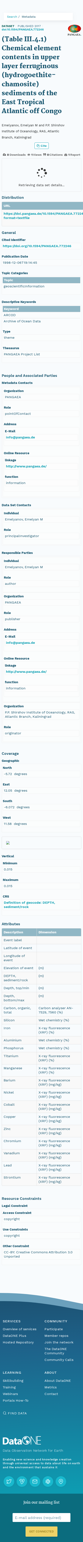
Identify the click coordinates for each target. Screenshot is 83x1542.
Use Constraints (15, 1229)
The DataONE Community (55, 1351)
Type (6, 331)
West (7, 818)
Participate (53, 1329)
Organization (14, 391)
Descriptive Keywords (19, 302)
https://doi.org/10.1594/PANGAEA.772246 (37, 246)
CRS (6, 896)
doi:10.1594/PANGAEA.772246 (23, 29)
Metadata (29, 16)
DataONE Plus (14, 1336)
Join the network (58, 1342)
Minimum (10, 863)
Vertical (8, 856)
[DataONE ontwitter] (9, 1481)
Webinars (10, 1394)
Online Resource (16, 453)
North (7, 768)
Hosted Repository (18, 1342)
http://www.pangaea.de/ (26, 466)
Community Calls (58, 1360)
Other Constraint (16, 1246)
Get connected (41, 1531)
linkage (10, 460)
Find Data (17, 1413)
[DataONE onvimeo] (22, 1481)
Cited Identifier (14, 240)
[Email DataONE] (35, 1481)
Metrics (50, 1387)
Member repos (56, 1336)
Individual (11, 513)
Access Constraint (17, 1213)
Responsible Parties (17, 553)
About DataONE (57, 1381)
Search (12, 16)
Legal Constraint (15, 1206)
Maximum (10, 880)
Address (10, 424)
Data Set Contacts (16, 505)
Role (7, 407)
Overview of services (19, 1329)
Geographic (10, 761)
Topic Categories (15, 273)
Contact (51, 1394)
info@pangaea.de (20, 437)
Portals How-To (16, 1400)
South (7, 801)
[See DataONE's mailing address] (61, 1481)
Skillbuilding (13, 1381)
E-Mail (10, 431)
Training (9, 1387)
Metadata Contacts (17, 383)
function (11, 477)
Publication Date (15, 256)
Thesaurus (11, 348)
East (6, 784)
